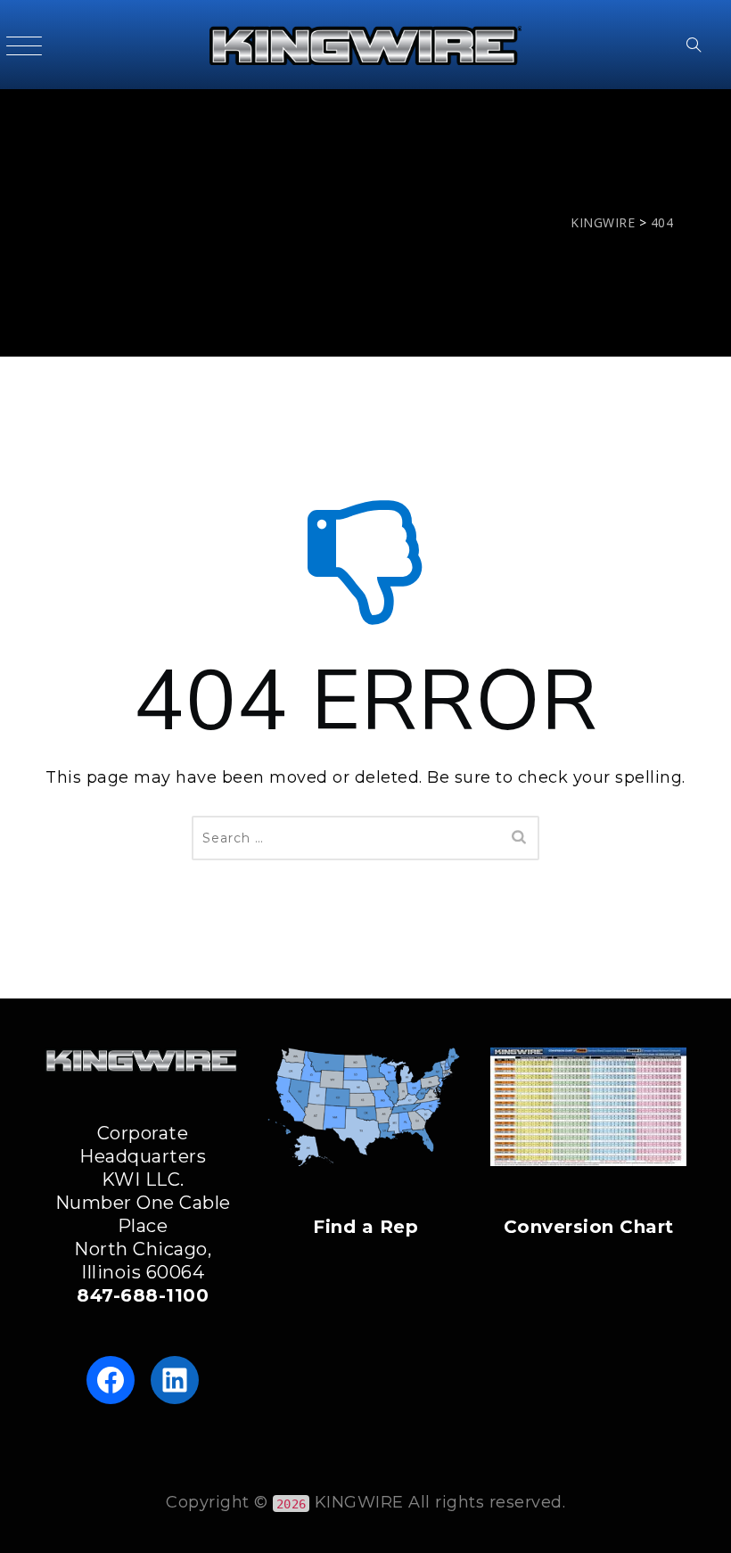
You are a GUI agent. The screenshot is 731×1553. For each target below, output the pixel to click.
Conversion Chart (589, 1226)
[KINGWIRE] (365, 44)
